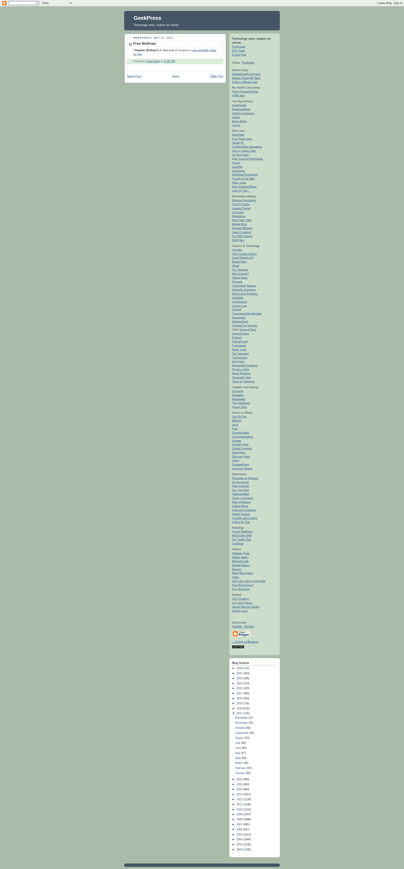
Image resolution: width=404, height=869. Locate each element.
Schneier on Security (245, 325)
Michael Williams (242, 228)
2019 (240, 703)
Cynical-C (238, 212)
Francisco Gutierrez (244, 510)
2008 (240, 819)
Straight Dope (240, 444)
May (238, 753)
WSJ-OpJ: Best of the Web (248, 581)
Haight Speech (241, 514)
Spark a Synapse (242, 498)
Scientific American (244, 289)
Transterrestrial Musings (247, 313)
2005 (240, 834)
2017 (240, 713)
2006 (240, 829)
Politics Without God (244, 82)
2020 (240, 698)
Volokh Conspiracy (243, 113)
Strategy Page (241, 553)
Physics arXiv (240, 369)
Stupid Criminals (242, 448)
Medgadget (239, 399)
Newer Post (134, 76)
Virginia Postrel (241, 208)
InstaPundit (239, 105)
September (242, 733)
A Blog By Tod (241, 522)
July (238, 742)
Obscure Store (241, 456)
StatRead (237, 543)
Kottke (236, 117)
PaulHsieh (248, 62)
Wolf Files (238, 240)
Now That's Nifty (242, 220)
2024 (240, 678)
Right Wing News (242, 573)
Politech (237, 337)
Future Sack (239, 407)
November (242, 722)
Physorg (237, 281)
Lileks (235, 577)
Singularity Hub (241, 377)
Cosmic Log (239, 305)
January (240, 773)
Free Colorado (240, 486)
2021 (240, 693)
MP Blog (255, 78)
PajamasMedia (241, 109)
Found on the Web (243, 178)
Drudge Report (241, 565)
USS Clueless (240, 598)
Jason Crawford (241, 232)
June (238, 748)
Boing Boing (239, 121)
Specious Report (242, 468)
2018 (240, 708)
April (238, 758)
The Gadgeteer (241, 403)
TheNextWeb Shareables (247, 146)
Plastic (236, 162)
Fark (235, 428)
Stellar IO (238, 142)
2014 (240, 789)
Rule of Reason (241, 502)
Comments (254, 74)
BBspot (236, 420)
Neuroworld (239, 317)
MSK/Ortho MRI (242, 535)
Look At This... (241, 190)
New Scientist (240, 273)
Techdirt (237, 250)
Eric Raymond (240, 589)
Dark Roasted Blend (244, 186)
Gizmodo (237, 391)
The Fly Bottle (240, 204)
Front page (238, 46)
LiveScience (239, 301)
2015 (240, 784)
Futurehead (239, 345)
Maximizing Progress (245, 293)
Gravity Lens (240, 610)
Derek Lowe (239, 349)
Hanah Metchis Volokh (245, 606)
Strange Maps (240, 432)
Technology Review (244, 285)
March (239, 762)
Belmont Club (240, 561)
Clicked (236, 309)
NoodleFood (239, 74)
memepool (238, 170)
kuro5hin (237, 166)
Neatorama (238, 216)
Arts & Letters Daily (244, 150)
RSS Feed (238, 50)
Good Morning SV (243, 257)
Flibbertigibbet (240, 494)
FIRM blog (238, 95)
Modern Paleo (240, 78)
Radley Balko (240, 557)
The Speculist (240, 353)
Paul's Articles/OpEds (245, 91)
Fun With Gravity (242, 236)
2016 (240, 779)
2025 (240, 673)
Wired (235, 265)
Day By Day (239, 416)
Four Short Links (242, 138)
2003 (240, 844)
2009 (240, 814)
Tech (253, 329)
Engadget (238, 395)
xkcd (235, 424)
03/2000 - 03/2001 (243, 626)
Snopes (236, 440)
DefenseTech (240, 321)
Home (175, 76)
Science (243, 158)
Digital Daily (239, 261)
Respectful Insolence (245, 365)
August (240, 737)
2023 (240, 683)
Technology (256, 158)
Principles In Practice (245, 478)
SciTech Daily (240, 154)
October (240, 727)
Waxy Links (239, 182)
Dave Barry (239, 452)
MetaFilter (238, 134)
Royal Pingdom (241, 373)
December (242, 717)
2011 (240, 804)
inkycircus (238, 361)
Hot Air (236, 125)
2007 (240, 824)
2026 (240, 668)
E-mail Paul (239, 54)
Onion (235, 460)
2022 (240, 688)
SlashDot (237, 297)
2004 (240, 839)
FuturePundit (240, 341)
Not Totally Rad (241, 539)
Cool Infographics (242, 436)
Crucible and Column (244, 518)
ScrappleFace (240, 464)
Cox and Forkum (242, 602)
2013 (240, 794)
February (241, 768)
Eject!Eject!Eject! (243, 585)
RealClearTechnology (245, 174)
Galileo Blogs (240, 506)
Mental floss (239, 224)
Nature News (240, 277)
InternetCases (240, 333)
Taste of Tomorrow (243, 381)
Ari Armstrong (240, 482)
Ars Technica (240, 269)
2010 (240, 809)
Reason (236, 569)
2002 (240, 849)
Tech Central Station (244, 254)
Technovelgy (239, 357)
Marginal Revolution (244, 200)
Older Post (216, 76)
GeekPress (147, 18)
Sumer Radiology (242, 531)
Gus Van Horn (240, 490)
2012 (240, 799)
